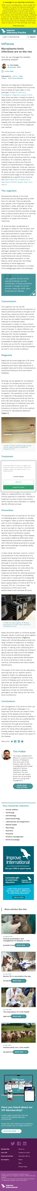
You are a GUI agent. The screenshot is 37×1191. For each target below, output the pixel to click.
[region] (18, 476)
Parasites (9, 834)
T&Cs (20, 1163)
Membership (5, 1149)
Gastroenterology (13, 819)
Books (20, 1159)
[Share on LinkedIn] (19, 741)
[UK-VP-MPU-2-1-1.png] (18, 887)
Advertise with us (24, 1156)
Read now (21, 945)
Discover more (9, 1131)
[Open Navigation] (34, 31)
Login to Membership (10, 37)
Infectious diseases (15, 78)
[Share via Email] (22, 741)
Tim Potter (14, 65)
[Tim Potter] (6, 769)
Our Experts (5, 1159)
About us (21, 1149)
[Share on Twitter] (12, 741)
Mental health (11, 825)
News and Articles (7, 1156)
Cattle (15, 76)
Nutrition (9, 831)
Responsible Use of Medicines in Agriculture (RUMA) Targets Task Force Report (16, 182)
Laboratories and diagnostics (18, 822)
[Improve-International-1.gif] (18, 859)
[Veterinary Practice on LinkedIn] (24, 1143)
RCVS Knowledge (13, 840)
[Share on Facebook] (15, 741)
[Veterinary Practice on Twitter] (13, 1143)
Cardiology (10, 813)
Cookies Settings (18, 476)
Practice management (14, 837)
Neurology (10, 828)
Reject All (18, 482)
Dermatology (11, 816)
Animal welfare (12, 810)
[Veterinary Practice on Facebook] (19, 1143)
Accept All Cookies (18, 487)
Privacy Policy (22, 1166)
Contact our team (24, 1152)
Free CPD (4, 1152)
